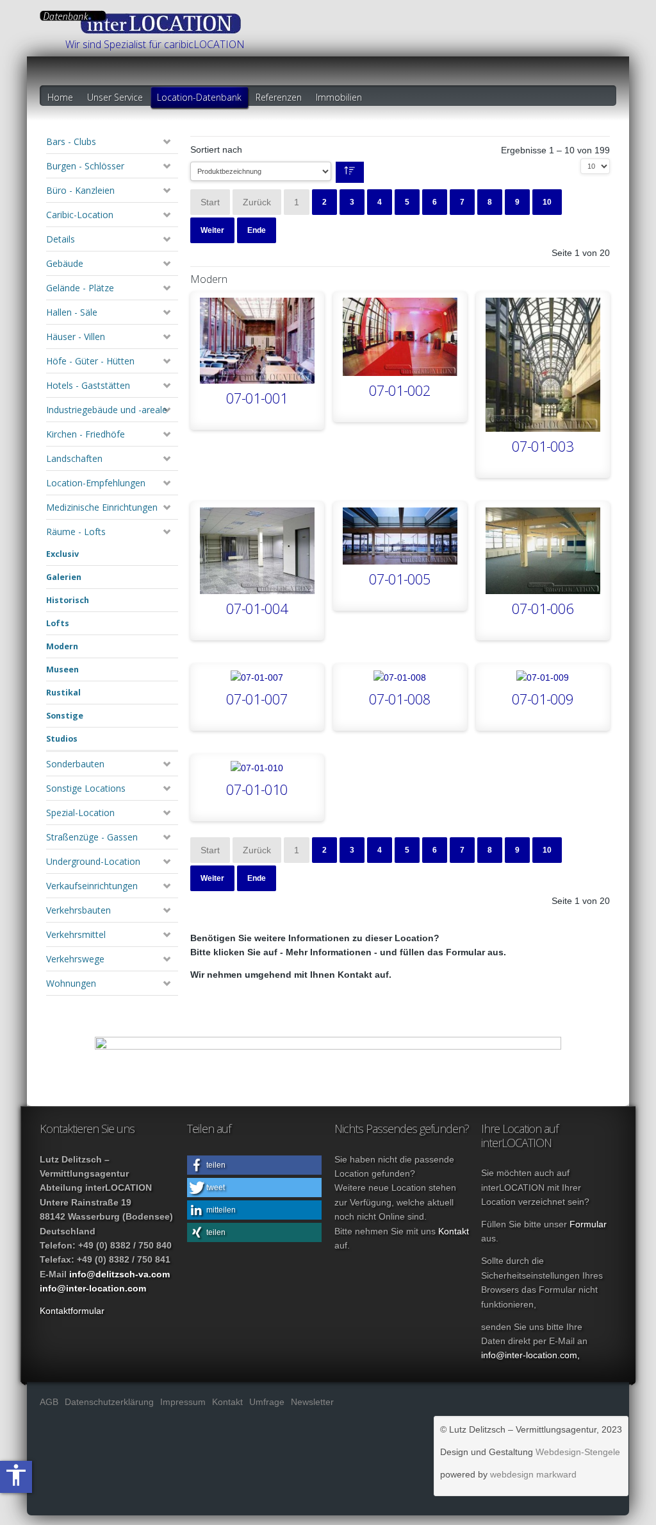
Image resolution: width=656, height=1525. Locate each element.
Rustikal (63, 692)
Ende (256, 230)
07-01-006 (542, 609)
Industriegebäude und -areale (106, 410)
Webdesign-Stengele (578, 1452)
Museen (62, 669)
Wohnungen (71, 983)
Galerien (63, 577)
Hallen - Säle (71, 312)
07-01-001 (257, 398)
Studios (62, 738)
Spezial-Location (80, 812)
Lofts (57, 623)
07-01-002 (399, 391)
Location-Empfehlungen (95, 483)
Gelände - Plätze (80, 288)
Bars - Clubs (71, 141)
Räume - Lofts (76, 531)
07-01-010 (257, 790)
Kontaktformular (72, 1311)
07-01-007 (257, 699)
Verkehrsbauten (78, 910)
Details (60, 239)
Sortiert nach (216, 149)
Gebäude (64, 263)
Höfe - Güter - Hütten (90, 361)
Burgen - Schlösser (85, 166)
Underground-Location (93, 861)
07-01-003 (542, 447)
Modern (62, 646)
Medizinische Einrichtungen (102, 507)
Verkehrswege (75, 959)
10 (547, 202)
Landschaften (74, 458)
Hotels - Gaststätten (88, 385)
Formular (588, 1224)
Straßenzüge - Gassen (92, 837)
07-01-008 (399, 699)
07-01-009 (542, 699)
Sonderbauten (75, 764)
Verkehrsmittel (76, 934)
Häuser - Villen (75, 336)
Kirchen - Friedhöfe (85, 434)
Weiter (212, 230)
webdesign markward (533, 1474)
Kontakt (453, 1231)
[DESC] (350, 172)
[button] (254, 1165)
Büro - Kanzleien (80, 190)
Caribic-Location (79, 215)
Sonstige (64, 715)
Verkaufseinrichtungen (92, 886)
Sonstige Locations (86, 788)
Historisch (67, 600)
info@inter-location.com (93, 1288)
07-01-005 (399, 579)
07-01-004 (257, 609)
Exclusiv (62, 554)
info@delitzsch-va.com (119, 1274)
